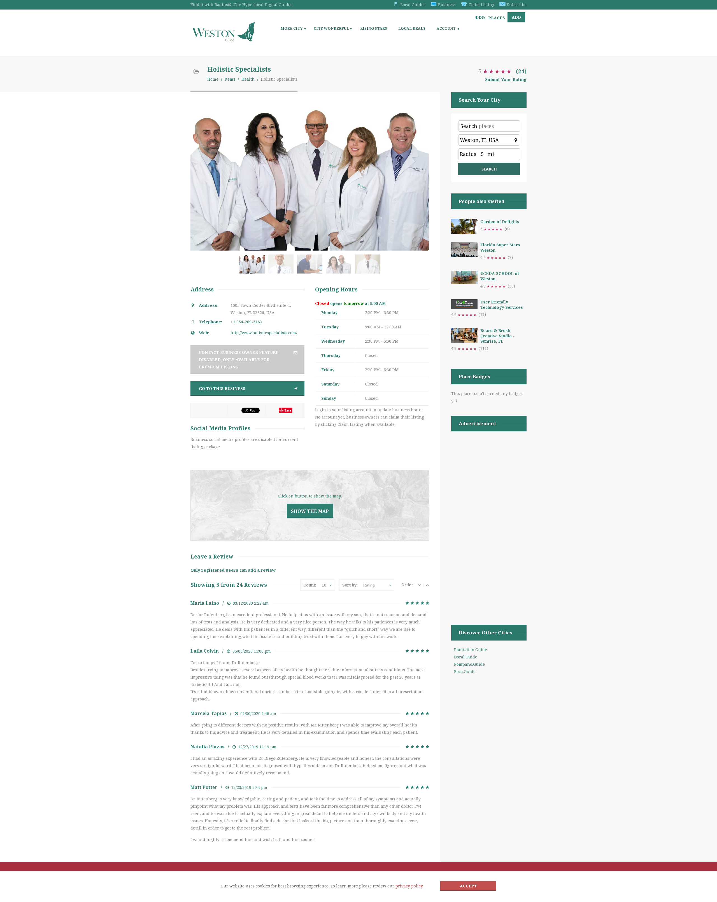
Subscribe (517, 4)
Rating (369, 585)
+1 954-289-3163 (246, 321)
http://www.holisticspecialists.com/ (264, 332)
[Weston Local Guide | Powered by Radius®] (223, 40)
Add (516, 17)
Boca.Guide (465, 671)
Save (287, 410)
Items (230, 79)
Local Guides (413, 4)
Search (468, 126)
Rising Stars (373, 28)
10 (324, 585)
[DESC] (419, 584)
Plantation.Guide (470, 649)
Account (446, 28)
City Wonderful (331, 28)
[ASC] (427, 584)
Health (248, 79)
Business (447, 4)
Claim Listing (481, 4)
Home (212, 79)
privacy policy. (409, 886)
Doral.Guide (465, 657)
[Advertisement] (489, 521)
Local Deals (411, 28)
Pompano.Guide (469, 664)
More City (291, 28)
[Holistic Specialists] (253, 266)
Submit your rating (506, 79)
